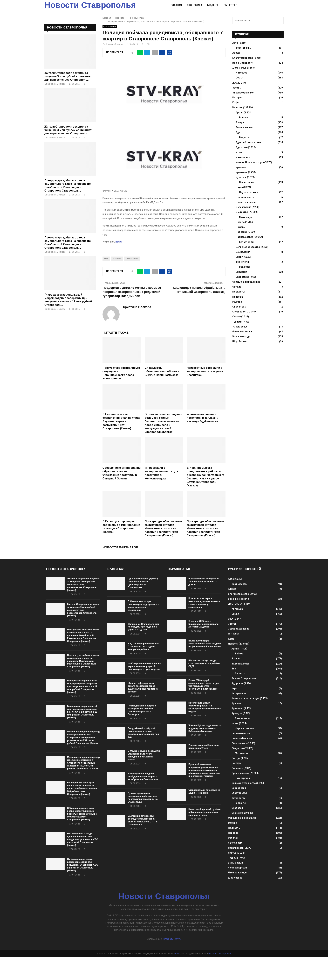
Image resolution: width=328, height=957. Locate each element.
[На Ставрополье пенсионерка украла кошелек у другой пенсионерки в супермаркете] (116, 668)
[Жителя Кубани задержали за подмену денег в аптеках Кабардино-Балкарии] (176, 730)
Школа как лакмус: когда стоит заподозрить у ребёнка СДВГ (204, 663)
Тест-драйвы (243, 47)
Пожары (240, 227)
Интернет (238, 97)
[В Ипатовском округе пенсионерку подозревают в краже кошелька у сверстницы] (116, 606)
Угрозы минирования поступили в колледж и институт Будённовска (202, 418)
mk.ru (118, 241)
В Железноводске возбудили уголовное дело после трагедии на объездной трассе (144, 755)
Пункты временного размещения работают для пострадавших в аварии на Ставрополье (143, 797)
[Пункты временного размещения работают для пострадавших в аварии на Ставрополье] (116, 798)
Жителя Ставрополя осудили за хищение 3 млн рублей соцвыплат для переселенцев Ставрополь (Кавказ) (83, 584)
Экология (241, 272)
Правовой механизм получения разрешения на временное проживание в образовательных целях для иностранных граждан (204, 770)
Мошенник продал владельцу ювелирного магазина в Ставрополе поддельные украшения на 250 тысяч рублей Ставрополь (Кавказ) (83, 737)
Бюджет (212, 5)
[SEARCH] (280, 20)
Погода (240, 222)
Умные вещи (239, 326)
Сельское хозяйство (248, 247)
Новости (237, 107)
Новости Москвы (246, 202)
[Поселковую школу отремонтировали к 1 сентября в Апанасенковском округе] (176, 708)
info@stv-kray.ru (172, 939)
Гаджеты (244, 266)
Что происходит (242, 336)
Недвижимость (245, 197)
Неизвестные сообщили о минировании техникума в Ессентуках (205, 371)
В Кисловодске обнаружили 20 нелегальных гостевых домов (203, 581)
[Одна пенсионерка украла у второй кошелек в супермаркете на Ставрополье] (116, 583)
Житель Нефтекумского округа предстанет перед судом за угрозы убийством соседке (143, 687)
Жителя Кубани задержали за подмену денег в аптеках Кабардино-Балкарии (204, 728)
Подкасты (238, 291)
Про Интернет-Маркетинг (220, 953)
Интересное (243, 157)
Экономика (194, 5)
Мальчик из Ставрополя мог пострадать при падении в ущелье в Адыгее (143, 627)
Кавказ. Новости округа (250, 162)
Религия (237, 301)
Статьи (236, 316)
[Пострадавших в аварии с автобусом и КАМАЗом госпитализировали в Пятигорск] (116, 710)
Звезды (236, 87)
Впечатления (247, 182)
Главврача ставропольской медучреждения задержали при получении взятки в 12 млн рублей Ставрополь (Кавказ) (82, 686)
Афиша (236, 52)
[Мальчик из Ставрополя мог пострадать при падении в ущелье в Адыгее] (116, 629)
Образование (243, 207)
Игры (239, 152)
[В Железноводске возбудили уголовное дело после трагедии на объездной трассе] (116, 756)
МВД (106, 258)
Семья (239, 77)
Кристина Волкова (115, 44)
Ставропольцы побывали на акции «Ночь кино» (204, 791)
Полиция (117, 258)
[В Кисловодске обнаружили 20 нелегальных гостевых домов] (176, 583)
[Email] (274, 5)
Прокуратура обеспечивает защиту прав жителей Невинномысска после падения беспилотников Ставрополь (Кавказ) (163, 528)
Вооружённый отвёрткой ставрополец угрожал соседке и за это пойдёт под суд (143, 732)
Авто (235, 42)
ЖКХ (235, 82)
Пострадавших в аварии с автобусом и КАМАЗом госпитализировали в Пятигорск (142, 710)
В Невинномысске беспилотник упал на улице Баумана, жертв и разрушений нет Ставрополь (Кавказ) (121, 421)
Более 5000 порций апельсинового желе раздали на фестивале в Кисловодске (204, 643)
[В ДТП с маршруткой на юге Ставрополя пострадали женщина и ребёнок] (116, 648)
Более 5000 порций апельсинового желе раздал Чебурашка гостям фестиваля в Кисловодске (203, 684)
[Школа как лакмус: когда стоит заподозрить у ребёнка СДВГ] (176, 665)
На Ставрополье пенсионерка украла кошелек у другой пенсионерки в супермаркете (144, 666)
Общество (230, 5)
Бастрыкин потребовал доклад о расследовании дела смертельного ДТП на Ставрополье (142, 820)
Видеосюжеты (244, 127)
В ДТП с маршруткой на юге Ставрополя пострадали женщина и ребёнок (143, 646)
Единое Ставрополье (248, 142)
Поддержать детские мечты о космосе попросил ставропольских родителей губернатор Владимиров (131, 292)
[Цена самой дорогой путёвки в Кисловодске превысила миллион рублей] (176, 814)
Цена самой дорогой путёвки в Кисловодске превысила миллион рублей (204, 812)
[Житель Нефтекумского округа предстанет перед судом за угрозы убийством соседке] (116, 688)
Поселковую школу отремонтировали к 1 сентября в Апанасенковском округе (204, 707)
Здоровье (242, 147)
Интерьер (241, 72)
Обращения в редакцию (246, 281)
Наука (239, 187)
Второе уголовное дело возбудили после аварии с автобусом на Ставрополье (143, 776)
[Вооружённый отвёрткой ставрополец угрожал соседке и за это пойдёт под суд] (116, 733)
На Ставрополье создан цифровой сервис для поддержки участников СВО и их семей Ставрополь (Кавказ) (82, 839)
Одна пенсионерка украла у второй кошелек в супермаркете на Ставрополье (143, 583)
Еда (238, 132)
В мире (240, 122)
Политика (241, 232)
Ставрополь (132, 258)
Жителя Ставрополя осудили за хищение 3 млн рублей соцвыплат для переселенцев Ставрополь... (68, 76)
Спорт (239, 256)
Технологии (243, 261)
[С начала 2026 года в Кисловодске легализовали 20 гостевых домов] (176, 626)
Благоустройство (242, 57)
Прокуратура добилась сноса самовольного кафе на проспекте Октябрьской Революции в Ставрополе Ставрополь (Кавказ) (83, 635)
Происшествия (109, 27)
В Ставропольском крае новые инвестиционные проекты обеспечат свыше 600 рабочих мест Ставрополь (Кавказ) (82, 788)
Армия (239, 112)
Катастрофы (246, 242)
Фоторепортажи (242, 331)
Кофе (235, 102)
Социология (243, 252)
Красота (241, 167)
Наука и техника (248, 192)
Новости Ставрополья (90, 5)
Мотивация (245, 217)
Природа (237, 296)
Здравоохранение (243, 92)
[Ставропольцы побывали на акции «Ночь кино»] (176, 795)
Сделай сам (239, 306)
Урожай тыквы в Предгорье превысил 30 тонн (203, 746)
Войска (243, 117)
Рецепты (244, 137)
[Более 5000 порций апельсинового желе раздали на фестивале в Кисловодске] (176, 645)
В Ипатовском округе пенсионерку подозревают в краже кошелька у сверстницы (143, 605)
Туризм (236, 321)
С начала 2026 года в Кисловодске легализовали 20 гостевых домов (203, 624)
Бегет (177, 953)
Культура (241, 177)
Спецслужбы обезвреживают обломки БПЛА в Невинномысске (162, 371)
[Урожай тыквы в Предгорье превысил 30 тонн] (176, 750)
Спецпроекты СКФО (244, 311)
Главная (176, 5)
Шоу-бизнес (239, 341)
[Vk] (278, 5)
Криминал (242, 172)
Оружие (236, 286)
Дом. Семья (239, 67)
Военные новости (242, 62)
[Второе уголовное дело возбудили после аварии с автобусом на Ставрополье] (116, 778)
